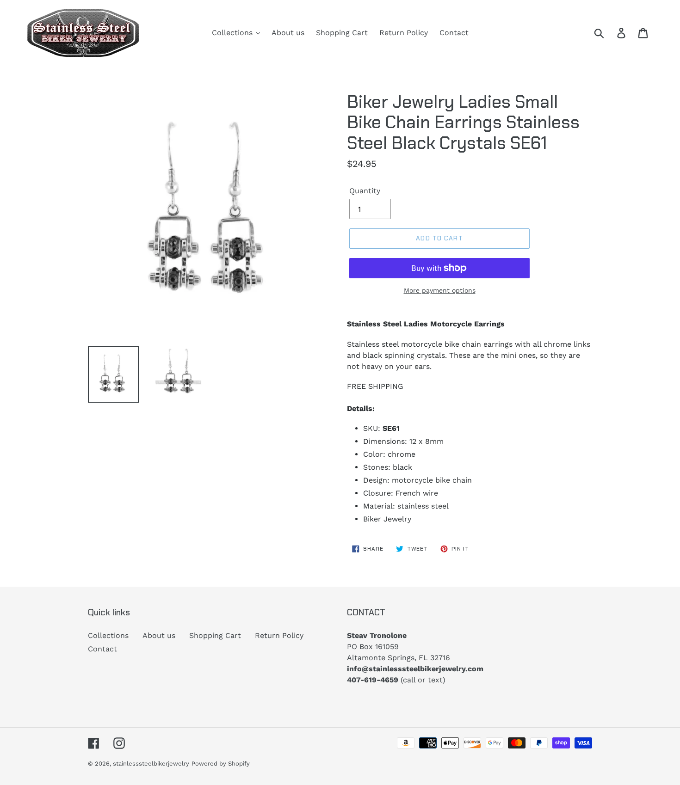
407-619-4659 (372, 679)
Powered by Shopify (221, 763)
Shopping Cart (215, 635)
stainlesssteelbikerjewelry (151, 763)
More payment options (440, 290)
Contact (102, 648)
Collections (108, 635)
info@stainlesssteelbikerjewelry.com (415, 668)
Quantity (364, 190)
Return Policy (279, 635)
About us (158, 635)
